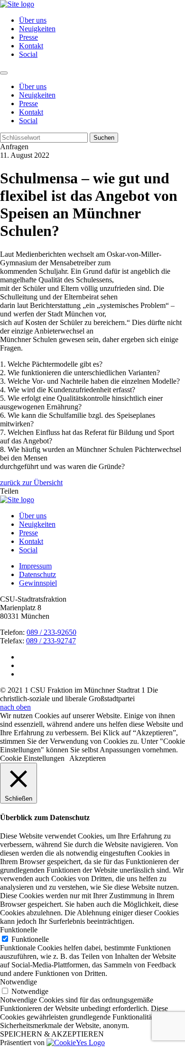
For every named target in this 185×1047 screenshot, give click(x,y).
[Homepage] (17, 500)
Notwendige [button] (18, 982)
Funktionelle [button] (18, 930)
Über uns (32, 20)
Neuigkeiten (37, 29)
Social (28, 54)
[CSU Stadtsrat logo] (17, 4)
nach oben (15, 707)
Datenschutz (37, 574)
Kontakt (31, 46)
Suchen (103, 137)
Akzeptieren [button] (87, 758)
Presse (28, 37)
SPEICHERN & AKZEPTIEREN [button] (52, 1034)
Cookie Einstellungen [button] (32, 758)
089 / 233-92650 (51, 632)
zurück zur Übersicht (31, 482)
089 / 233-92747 (51, 641)
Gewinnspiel (38, 583)
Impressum (35, 566)
